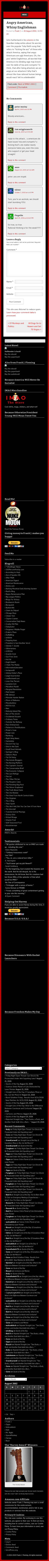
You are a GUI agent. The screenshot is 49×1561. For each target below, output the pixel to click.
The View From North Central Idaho (20, 795)
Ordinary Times (12, 719)
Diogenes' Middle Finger (15, 629)
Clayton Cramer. (12, 618)
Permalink (22, 87)
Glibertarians (11, 648)
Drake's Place (11, 632)
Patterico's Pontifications (15, 727)
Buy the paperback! (12, 357)
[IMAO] (24, 9)
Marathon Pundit (12, 686)
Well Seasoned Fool (14, 823)
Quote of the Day (12, 1084)
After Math (10, 578)
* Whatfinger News (13, 567)
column (30, 40)
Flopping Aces (11, 640)
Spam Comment (13, 896)
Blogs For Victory (12, 599)
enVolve (9, 637)
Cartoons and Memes (14, 1114)
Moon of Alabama (13, 700)
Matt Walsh (10, 692)
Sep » (12, 1414)
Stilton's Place (11, 754)
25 (7, 1408)
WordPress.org (12, 1550)
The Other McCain (13, 779)
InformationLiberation (14, 667)
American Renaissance (14, 583)
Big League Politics (13, 597)
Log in (8, 1542)
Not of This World (13, 714)
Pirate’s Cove (11, 730)
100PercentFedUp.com (15, 569)
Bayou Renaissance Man (15, 594)
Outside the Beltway (14, 722)
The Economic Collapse (15, 771)
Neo (7, 708)
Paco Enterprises (12, 725)
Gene (8, 1135)
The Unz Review (12, 793)
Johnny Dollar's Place (14, 673)
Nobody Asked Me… (14, 711)
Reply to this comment (17, 122)
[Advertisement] (15, 456)
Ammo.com (10, 586)
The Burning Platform (14, 763)
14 (24, 1400)
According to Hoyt (13, 572)
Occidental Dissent (13, 716)
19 (13, 1404)
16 (35, 1400)
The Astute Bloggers (14, 760)
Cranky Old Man (12, 624)
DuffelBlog (10, 635)
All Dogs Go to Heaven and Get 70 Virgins (34, 326)
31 (41, 1408)
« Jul (6, 1414)
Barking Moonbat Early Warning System (21, 588)
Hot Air (8, 659)
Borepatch (10, 605)
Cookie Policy (11, 1532)
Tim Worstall (11, 809)
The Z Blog (10, 801)
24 (41, 1404)
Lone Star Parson (12, 681)
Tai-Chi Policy (11, 757)
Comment (12, 87)
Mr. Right (9, 1432)
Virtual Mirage (11, 817)
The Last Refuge (12, 774)
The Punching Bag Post (15, 784)
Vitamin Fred (11, 820)
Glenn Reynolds (11, 850)
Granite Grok (11, 654)
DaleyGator (10, 627)
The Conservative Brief (15, 768)
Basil (8, 1441)
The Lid (8, 776)
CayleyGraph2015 (13, 1293)
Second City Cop (12, 744)
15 (30, 1400)
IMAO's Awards (11, 833)
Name (9, 281)
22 (29, 1404)
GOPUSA (9, 651)
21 (24, 1404)
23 (35, 1404)
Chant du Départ (12, 610)
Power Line (10, 733)
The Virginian (11, 798)
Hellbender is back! (13, 351)
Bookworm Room (12, 602)
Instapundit (10, 670)
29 (30, 1408)
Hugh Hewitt (11, 662)
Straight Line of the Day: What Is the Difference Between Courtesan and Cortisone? (23, 1295)
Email (9, 287)
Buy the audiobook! (12, 374)
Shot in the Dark (12, 746)
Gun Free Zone (12, 656)
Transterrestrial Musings (15, 812)
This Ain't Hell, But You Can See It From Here (23, 806)
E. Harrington (10, 861)
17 (41, 1400)
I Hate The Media (12, 665)
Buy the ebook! (11, 354)
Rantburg (9, 735)
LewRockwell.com (13, 678)
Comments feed (12, 1547)
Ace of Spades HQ (13, 575)
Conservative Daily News (15, 621)
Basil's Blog (10, 591)
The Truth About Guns (14, 790)
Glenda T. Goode (12, 646)
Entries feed (11, 1544)
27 (18, 1408)
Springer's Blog (12, 752)
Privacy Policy (11, 1534)
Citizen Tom (10, 616)
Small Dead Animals (13, 749)
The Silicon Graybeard (14, 787)
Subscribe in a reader (13, 559)
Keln (7, 1430)
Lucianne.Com (11, 684)
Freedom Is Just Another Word (18, 643)
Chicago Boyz (11, 613)
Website (9, 294)
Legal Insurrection (13, 676)
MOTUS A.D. (10, 705)
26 (13, 1408)
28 (24, 1408)
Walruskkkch (11, 1427)
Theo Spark (10, 803)
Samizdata (10, 741)
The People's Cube (13, 782)
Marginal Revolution (13, 689)
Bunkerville (10, 607)
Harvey (8, 1438)
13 (18, 1400)
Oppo (8, 1424)
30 (35, 1408)
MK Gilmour (10, 695)
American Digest (12, 580)
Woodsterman (11, 825)
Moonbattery (11, 703)
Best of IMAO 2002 (26, 84)
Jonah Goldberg (11, 866)
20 (18, 1404)
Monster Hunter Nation (15, 697)
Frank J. (18, 31)
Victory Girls (10, 814)
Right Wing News (12, 738)
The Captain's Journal (14, 765)
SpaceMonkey (11, 1435)
